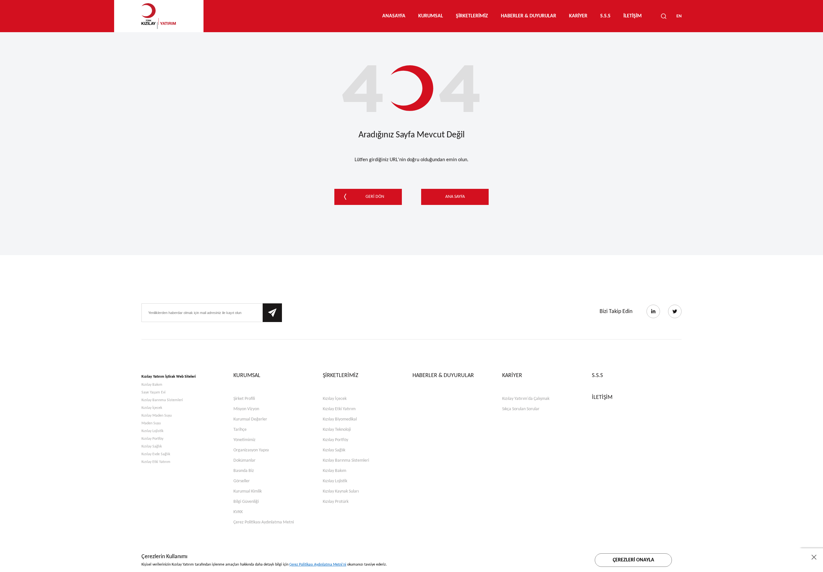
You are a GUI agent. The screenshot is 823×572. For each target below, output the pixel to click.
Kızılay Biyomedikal (340, 419)
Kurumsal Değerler (250, 419)
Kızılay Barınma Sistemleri (162, 400)
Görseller (241, 481)
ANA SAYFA (455, 196)
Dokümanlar (244, 460)
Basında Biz (243, 470)
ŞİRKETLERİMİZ (472, 16)
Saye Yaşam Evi (153, 392)
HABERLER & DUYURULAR (528, 16)
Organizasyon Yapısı (251, 450)
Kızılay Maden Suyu (156, 416)
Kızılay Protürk (335, 501)
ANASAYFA (393, 16)
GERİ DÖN (375, 196)
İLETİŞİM (632, 16)
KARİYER (578, 16)
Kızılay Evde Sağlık (155, 454)
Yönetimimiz (244, 440)
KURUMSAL (430, 16)
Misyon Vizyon (246, 409)
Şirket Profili (244, 398)
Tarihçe (240, 429)
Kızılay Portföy (152, 439)
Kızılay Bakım (151, 385)
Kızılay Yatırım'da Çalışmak (525, 398)
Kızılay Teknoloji (337, 429)
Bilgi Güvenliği (246, 501)
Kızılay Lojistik (152, 431)
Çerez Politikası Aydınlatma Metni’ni (317, 565)
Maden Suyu (151, 423)
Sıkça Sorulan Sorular (520, 409)
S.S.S (605, 16)
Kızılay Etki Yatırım (155, 462)
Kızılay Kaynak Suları (341, 491)
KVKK (238, 512)
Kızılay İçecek (151, 408)
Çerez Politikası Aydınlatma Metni (263, 522)
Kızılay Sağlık (151, 446)
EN (679, 16)
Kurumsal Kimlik (247, 491)
